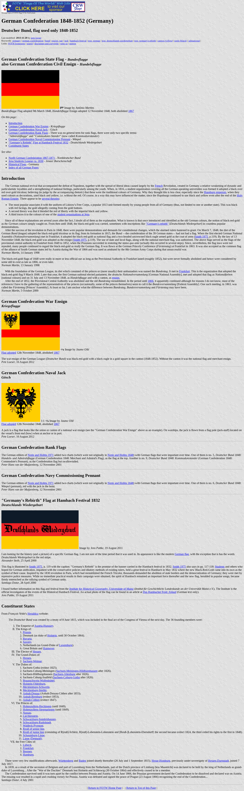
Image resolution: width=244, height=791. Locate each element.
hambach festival (78, 40)
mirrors (72, 43)
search (30, 43)
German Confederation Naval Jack (28, 129)
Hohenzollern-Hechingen (37, 706)
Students (220, 566)
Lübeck (27, 744)
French (159, 185)
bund (47, 40)
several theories (50, 198)
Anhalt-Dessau (31, 693)
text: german (94, 40)
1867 (131, 111)
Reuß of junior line (33, 732)
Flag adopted (8, 352)
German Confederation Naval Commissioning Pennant (39, 139)
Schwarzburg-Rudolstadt (37, 722)
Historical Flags (17, 164)
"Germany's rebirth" (157, 223)
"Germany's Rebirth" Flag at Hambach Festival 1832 (38, 142)
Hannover (48, 648)
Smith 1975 (201, 236)
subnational (194, 40)
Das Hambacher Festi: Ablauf (159, 592)
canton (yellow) (165, 40)
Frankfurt (184, 271)
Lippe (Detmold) (32, 738)
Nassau (27, 712)
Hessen (37, 651)
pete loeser (36, 37)
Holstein (52, 635)
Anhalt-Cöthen (31, 699)
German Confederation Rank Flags (28, 132)
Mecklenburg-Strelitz (35, 690)
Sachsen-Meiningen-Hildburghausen (77, 670)
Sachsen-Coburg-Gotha (66, 677)
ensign (115, 277)
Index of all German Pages (24, 167)
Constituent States (19, 145)
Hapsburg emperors (215, 192)
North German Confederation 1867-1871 (32, 157)
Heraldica (33, 613)
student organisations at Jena (73, 214)
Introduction (15, 123)
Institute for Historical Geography (88, 588)
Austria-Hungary (43, 625)
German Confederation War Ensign (28, 126)
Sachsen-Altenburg (64, 674)
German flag (182, 554)
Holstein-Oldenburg (34, 683)
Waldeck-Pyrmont (33, 725)
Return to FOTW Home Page (105, 787)
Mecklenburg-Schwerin (36, 687)
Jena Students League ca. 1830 (26, 161)
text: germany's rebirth (145, 40)
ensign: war (57, 40)
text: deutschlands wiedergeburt (117, 40)
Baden (82, 760)
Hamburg (28, 754)
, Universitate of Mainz (121, 588)
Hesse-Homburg (161, 760)
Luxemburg (65, 645)
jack (66, 40)
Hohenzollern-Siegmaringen (39, 709)
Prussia (27, 632)
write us (64, 43)
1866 (150, 280)
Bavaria (27, 638)
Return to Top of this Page (141, 787)
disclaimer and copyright (46, 43)
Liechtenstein (30, 715)
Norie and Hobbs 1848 (120, 454)
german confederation (32, 40)
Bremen (27, 751)
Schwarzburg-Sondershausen (39, 719)
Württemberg (65, 760)
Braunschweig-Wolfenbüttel (38, 680)
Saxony (27, 641)
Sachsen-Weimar (32, 661)
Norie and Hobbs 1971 (41, 454)
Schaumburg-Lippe (34, 735)
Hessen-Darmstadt (218, 760)
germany (16, 40)
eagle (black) (180, 40)
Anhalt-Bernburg (32, 696)
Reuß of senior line (33, 728)
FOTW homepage (16, 43)
